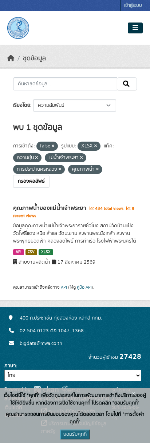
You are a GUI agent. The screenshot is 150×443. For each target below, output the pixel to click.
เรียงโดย (21, 105)
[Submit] (127, 83)
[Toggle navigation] (135, 28)
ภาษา (10, 365)
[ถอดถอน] (53, 146)
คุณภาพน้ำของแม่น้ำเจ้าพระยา (50, 208)
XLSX (46, 252)
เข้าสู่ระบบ (133, 5)
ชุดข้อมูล (34, 58)
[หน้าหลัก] (11, 58)
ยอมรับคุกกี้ (75, 434)
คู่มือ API (84, 287)
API (18, 252)
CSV (31, 252)
